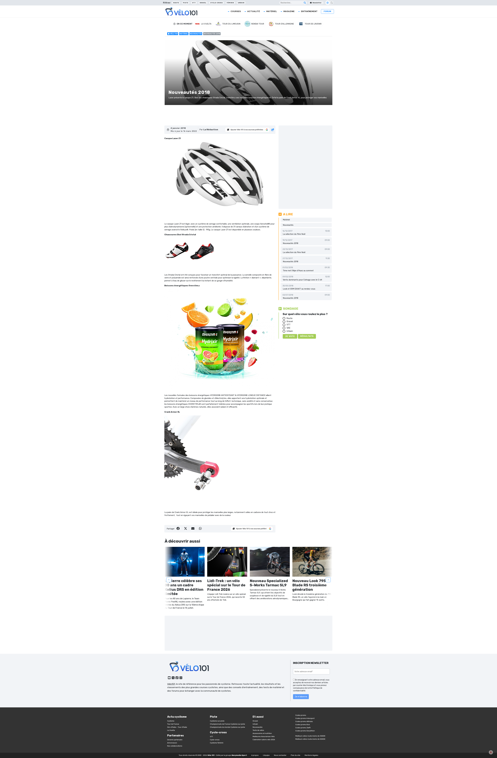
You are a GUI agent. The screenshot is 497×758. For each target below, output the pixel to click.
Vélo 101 (174, 34)
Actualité (253, 11)
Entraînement (309, 11)
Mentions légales (311, 755)
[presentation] (169, 580)
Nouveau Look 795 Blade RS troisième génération (309, 585)
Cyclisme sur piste (217, 721)
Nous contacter (280, 755)
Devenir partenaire (174, 740)
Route (176, 3)
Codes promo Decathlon (305, 731)
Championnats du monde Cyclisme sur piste (227, 727)
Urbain (241, 3)
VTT (194, 3)
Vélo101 (171, 684)
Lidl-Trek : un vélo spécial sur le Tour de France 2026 (226, 585)
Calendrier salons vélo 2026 (264, 740)
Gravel (203, 3)
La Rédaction (210, 129)
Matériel (271, 11)
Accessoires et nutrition (262, 733)
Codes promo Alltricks (304, 721)
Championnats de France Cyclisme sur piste (227, 724)
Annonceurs (172, 743)
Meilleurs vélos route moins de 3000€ (310, 736)
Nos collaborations (174, 746)
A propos (255, 755)
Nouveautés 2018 (290, 243)
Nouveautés (196, 34)
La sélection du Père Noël (294, 234)
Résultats (307, 336)
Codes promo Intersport (305, 718)
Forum (327, 11)
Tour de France (173, 724)
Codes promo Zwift (302, 728)
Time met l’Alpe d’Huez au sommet (298, 270)
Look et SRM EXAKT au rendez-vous (299, 289)
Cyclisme (170, 721)
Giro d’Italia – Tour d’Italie (177, 727)
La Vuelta (171, 730)
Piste (185, 3)
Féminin (230, 3)
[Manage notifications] (491, 752)
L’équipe (266, 755)
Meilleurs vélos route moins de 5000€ (310, 739)
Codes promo (300, 715)
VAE (288, 328)
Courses (236, 11)
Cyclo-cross (216, 3)
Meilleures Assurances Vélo (264, 736)
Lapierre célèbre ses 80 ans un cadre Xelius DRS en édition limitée (184, 587)
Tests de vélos (258, 730)
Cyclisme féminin (216, 743)
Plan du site (295, 755)
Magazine (289, 11)
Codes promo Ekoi (302, 725)
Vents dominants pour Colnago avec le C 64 (302, 280)
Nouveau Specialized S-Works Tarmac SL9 (269, 583)
